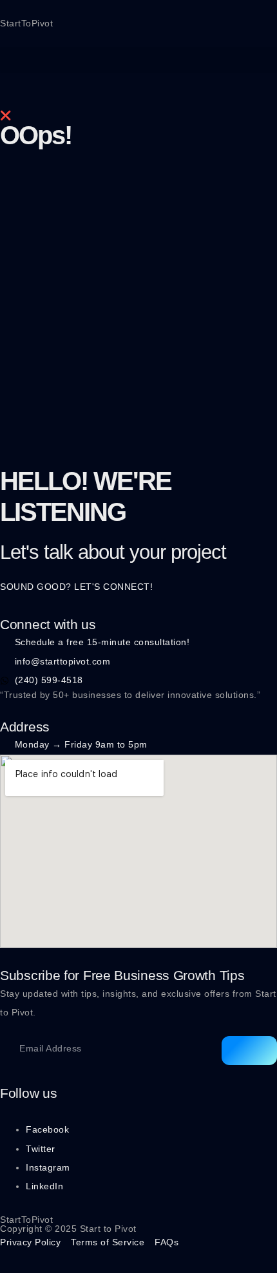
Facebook (47, 1129)
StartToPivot (26, 23)
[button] (138, 60)
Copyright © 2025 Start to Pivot (68, 1228)
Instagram (48, 1167)
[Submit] (249, 1050)
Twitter (40, 1149)
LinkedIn (44, 1186)
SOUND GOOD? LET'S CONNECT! (76, 586)
